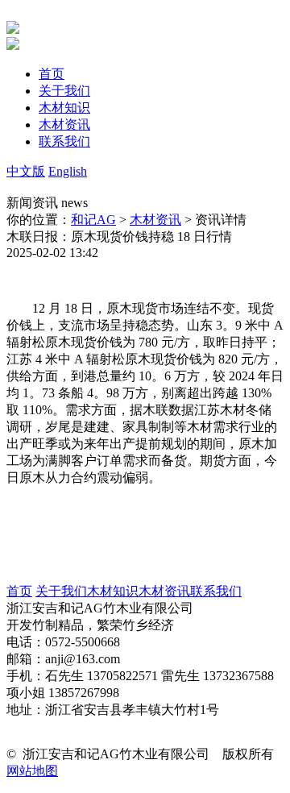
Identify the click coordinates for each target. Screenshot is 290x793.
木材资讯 (155, 219)
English (67, 171)
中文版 (25, 171)
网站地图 (32, 771)
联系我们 (216, 591)
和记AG (93, 219)
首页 (19, 591)
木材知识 (113, 591)
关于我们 (61, 591)
